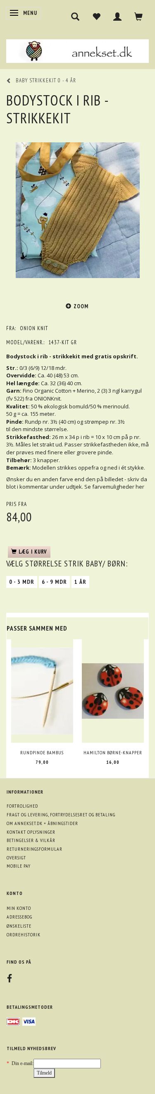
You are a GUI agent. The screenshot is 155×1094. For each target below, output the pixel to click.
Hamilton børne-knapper (112, 752)
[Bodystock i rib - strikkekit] (77, 210)
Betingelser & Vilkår (31, 840)
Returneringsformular (34, 849)
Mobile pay (19, 866)
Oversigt (16, 857)
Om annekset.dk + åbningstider (42, 823)
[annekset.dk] (77, 50)
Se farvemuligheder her (114, 486)
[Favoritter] (97, 16)
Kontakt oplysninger (31, 832)
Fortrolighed (22, 806)
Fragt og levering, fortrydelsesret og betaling (61, 814)
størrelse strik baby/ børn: (67, 563)
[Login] (118, 16)
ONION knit (34, 328)
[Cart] (139, 16)
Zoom (81, 306)
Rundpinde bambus (42, 752)
